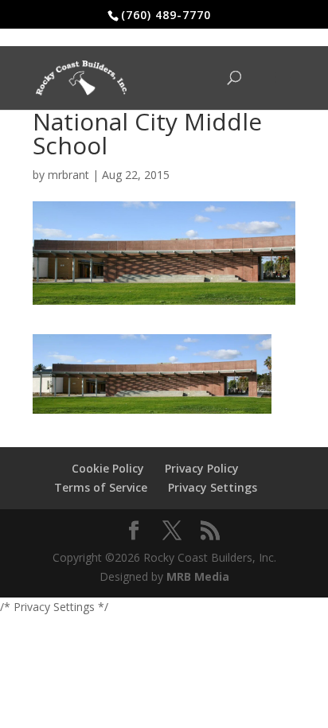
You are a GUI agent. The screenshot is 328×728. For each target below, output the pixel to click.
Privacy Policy (202, 468)
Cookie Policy (108, 468)
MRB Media (197, 576)
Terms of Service (100, 487)
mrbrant (68, 174)
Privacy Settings (212, 487)
